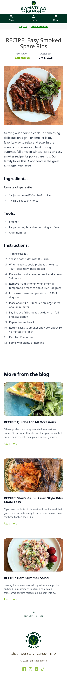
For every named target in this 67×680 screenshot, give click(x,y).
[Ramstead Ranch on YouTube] (36, 669)
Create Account (39, 26)
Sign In (33, 20)
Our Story (27, 654)
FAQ (53, 654)
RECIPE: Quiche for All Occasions (30, 422)
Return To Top (33, 616)
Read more (10, 443)
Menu (55, 20)
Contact (42, 654)
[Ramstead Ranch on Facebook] (24, 669)
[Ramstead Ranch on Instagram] (30, 669)
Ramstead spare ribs (18, 187)
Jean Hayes (21, 58)
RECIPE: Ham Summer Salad (26, 578)
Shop (11, 20)
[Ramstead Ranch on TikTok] (43, 669)
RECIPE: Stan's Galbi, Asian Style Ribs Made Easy (33, 500)
